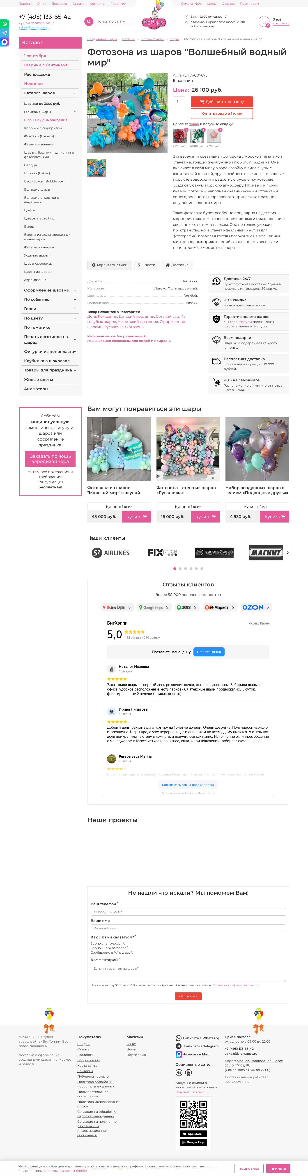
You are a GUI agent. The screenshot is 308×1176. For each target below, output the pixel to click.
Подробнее (249, 1168)
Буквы (29, 226)
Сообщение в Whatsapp (111, 952)
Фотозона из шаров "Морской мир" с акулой (113, 490)
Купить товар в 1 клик (221, 113)
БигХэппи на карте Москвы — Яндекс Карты (188, 793)
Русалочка (114, 327)
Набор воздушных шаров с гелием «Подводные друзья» (256, 490)
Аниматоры (36, 389)
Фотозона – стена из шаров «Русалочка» (186, 490)
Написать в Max (195, 1054)
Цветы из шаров (38, 272)
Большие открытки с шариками (41, 200)
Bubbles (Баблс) (37, 173)
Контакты (97, 4)
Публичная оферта (93, 1076)
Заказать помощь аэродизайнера (50, 458)
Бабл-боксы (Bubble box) (44, 181)
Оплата (78, 4)
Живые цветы (38, 379)
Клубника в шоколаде (47, 361)
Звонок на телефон (107, 943)
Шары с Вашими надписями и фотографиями (49, 154)
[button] (174, 568)
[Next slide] (288, 552)
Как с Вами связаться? (113, 937)
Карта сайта (87, 1066)
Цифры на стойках (39, 218)
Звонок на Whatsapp (108, 948)
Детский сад (167, 316)
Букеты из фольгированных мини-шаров (47, 237)
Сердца (30, 165)
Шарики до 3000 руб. (42, 104)
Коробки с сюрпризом (43, 128)
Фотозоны (135, 327)
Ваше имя (100, 921)
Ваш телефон (104, 904)
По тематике (37, 327)
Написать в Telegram (201, 1046)
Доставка (59, 4)
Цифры (30, 210)
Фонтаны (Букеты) (39, 136)
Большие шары (37, 189)
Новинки (33, 83)
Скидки (83, 1044)
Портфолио (136, 1055)
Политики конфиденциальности (236, 985)
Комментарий (105, 959)
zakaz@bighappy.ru (34, 27)
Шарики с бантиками (46, 65)
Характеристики (112, 265)
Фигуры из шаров (39, 247)
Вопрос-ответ (88, 1060)
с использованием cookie (65, 1171)
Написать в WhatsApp (201, 1038)
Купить (133, 516)
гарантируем (241, 322)
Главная (25, 4)
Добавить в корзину (225, 102)
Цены (211, 4)
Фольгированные (38, 144)
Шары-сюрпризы (38, 263)
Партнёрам (249, 4)
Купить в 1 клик (119, 506)
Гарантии (118, 4)
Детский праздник (136, 316)
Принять (278, 1168)
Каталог (32, 43)
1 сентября (35, 56)
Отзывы (228, 4)
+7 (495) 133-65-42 (45, 16)
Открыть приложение (190, 1092)
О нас (41, 4)
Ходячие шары (36, 255)
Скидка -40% (191, 4)
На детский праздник (138, 322)
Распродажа (37, 74)
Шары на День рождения (45, 120)
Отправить (188, 996)
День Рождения (102, 316)
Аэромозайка (35, 280)
